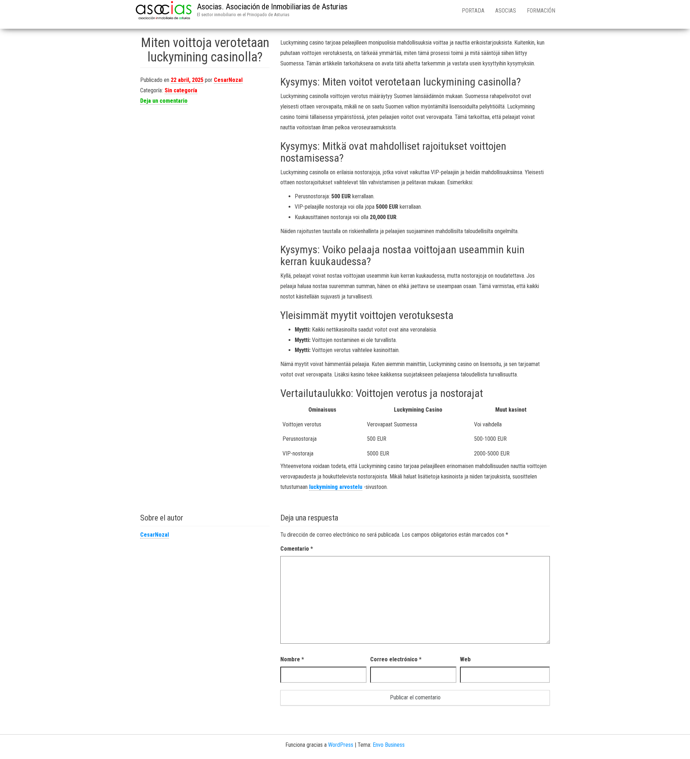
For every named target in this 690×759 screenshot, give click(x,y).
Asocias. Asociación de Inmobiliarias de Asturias (272, 6)
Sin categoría (181, 90)
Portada (473, 10)
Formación (541, 10)
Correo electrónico (396, 659)
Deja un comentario (164, 100)
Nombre (292, 659)
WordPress (340, 744)
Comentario (296, 548)
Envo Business (389, 744)
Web (465, 659)
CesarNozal (228, 80)
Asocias (505, 10)
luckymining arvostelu (335, 486)
